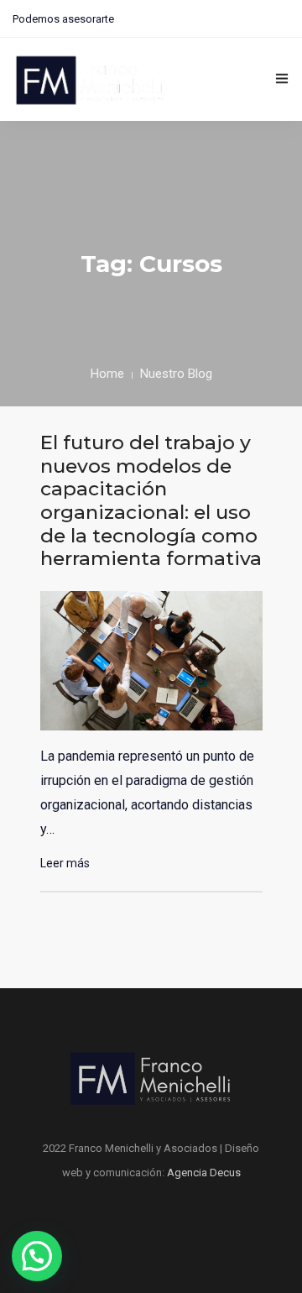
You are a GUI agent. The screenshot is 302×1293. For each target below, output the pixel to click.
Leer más (65, 863)
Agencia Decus (204, 1172)
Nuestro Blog (176, 373)
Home (107, 373)
